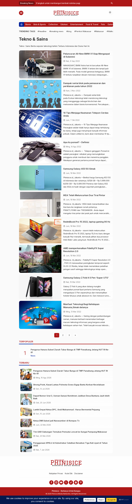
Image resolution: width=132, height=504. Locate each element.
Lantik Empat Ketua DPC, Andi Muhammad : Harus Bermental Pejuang (66, 409)
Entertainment (76, 24)
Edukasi (64, 24)
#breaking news (56, 31)
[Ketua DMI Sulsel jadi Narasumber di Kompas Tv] (26, 423)
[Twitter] (66, 482)
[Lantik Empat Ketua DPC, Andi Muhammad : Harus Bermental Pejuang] (26, 412)
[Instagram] (56, 482)
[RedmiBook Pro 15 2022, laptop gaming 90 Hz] (40, 230)
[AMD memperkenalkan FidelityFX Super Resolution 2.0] (40, 259)
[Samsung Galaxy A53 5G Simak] (40, 177)
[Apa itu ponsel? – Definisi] (40, 151)
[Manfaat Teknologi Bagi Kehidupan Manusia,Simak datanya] (40, 315)
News (33, 356)
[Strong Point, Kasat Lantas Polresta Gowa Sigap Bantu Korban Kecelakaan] (26, 387)
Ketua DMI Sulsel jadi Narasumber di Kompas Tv (56, 420)
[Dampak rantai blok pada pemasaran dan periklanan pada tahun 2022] (40, 94)
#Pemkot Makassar (82, 31)
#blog (68, 31)
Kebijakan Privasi (56, 473)
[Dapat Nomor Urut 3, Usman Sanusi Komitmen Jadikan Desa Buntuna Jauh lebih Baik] (26, 399)
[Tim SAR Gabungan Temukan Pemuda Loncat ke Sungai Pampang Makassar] (26, 434)
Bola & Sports (40, 24)
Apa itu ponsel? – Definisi (76, 142)
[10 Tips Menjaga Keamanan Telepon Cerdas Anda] (40, 123)
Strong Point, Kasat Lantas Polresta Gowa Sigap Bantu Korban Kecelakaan (69, 384)
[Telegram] (76, 482)
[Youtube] (61, 482)
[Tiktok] (71, 482)
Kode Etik (68, 473)
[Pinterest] (81, 482)
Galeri (110, 24)
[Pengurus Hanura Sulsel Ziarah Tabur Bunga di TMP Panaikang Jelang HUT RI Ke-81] (26, 374)
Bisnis (28, 24)
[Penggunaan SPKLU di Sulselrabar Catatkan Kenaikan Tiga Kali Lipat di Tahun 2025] (26, 446)
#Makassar (99, 31)
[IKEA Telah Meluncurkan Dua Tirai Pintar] (40, 204)
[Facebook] (51, 482)
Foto (103, 24)
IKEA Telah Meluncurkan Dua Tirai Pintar (84, 195)
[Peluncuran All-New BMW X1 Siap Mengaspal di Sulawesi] (40, 64)
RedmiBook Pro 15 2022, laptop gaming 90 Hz (86, 221)
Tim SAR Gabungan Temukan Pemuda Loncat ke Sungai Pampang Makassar (70, 432)
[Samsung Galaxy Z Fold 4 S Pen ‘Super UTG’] (40, 286)
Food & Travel (92, 24)
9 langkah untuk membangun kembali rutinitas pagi (58, 3)
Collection (53, 24)
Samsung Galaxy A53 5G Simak (79, 168)
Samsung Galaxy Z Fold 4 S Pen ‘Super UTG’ (86, 277)
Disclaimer (78, 473)
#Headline (42, 31)
